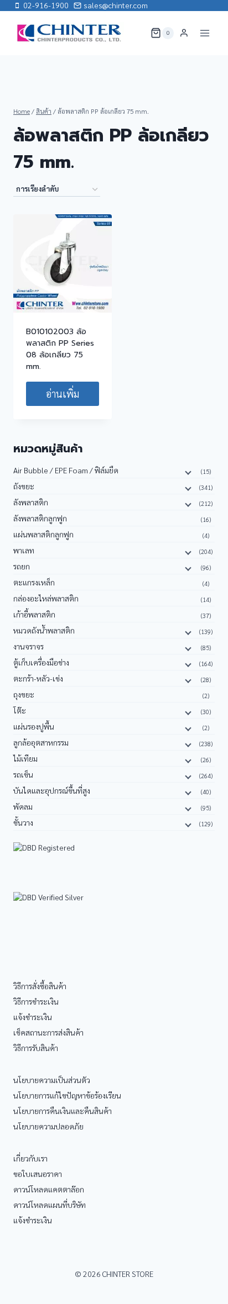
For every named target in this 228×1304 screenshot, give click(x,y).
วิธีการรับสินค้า (35, 1048)
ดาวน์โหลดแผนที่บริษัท (49, 1205)
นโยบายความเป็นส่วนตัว (51, 1080)
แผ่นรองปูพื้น (33, 726)
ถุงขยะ (23, 694)
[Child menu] (187, 472)
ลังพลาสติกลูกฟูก (40, 518)
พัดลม (23, 806)
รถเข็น (23, 774)
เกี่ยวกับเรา (30, 1158)
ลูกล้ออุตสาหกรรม (41, 742)
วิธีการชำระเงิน (36, 1001)
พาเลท (23, 550)
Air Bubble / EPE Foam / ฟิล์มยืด (65, 470)
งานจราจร (28, 646)
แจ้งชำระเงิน (32, 1017)
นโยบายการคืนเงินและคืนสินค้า (62, 1111)
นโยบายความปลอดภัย (48, 1126)
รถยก (21, 566)
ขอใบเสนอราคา (37, 1174)
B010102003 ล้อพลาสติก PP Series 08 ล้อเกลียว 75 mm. (60, 349)
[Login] (184, 33)
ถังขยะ (23, 486)
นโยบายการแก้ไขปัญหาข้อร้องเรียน (67, 1095)
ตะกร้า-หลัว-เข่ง (38, 678)
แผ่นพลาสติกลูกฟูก (43, 534)
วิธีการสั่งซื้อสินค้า (39, 986)
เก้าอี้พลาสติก (34, 614)
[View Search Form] (135, 33)
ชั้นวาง (23, 822)
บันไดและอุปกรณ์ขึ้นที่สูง (51, 790)
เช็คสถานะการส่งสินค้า (48, 1032)
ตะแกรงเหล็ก (34, 582)
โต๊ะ (19, 710)
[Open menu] (204, 32)
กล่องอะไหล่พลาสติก (46, 598)
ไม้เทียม (25, 758)
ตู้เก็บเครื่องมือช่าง (41, 662)
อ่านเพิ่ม (62, 393)
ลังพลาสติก (30, 502)
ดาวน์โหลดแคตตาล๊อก (48, 1189)
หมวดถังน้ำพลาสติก (44, 630)
